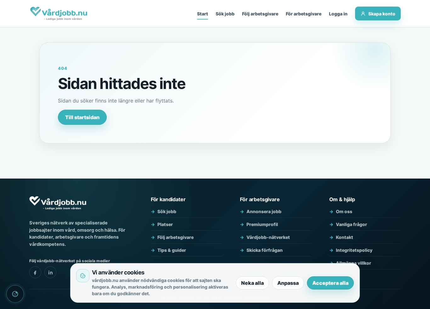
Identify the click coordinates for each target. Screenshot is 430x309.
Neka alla (252, 283)
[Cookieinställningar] (15, 294)
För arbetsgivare (303, 13)
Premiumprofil (262, 224)
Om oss (344, 211)
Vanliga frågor (351, 224)
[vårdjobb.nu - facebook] (35, 272)
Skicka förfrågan (264, 250)
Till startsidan (82, 117)
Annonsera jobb (263, 211)
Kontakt (344, 237)
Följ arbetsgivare (260, 13)
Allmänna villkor (353, 263)
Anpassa (288, 283)
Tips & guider (171, 250)
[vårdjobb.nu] (58, 13)
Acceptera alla (330, 283)
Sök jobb (225, 13)
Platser (165, 224)
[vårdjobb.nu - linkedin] (50, 272)
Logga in (338, 13)
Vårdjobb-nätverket (268, 237)
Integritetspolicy (354, 250)
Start (202, 13)
